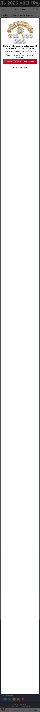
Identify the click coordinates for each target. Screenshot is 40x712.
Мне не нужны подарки (20, 67)
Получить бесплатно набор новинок (20, 61)
